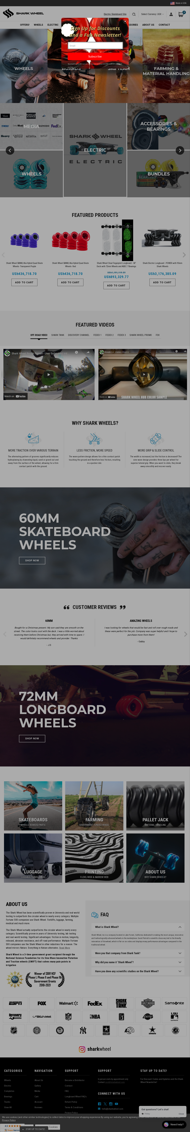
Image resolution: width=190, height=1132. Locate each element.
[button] (125, 21)
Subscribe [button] (95, 56)
